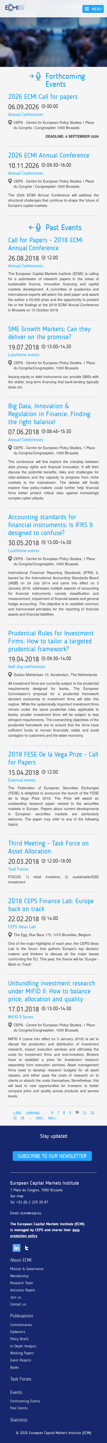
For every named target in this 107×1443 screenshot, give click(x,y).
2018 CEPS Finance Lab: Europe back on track (51, 905)
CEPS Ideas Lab (22, 926)
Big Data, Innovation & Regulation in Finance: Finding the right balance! (49, 414)
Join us (15, 1297)
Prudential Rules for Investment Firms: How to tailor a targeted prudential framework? (51, 641)
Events (16, 1392)
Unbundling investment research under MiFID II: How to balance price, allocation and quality (51, 991)
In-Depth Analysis (23, 1346)
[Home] (15, 7)
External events (22, 780)
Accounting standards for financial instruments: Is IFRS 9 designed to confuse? (50, 525)
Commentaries (21, 1325)
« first (17, 1112)
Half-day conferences (26, 666)
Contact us (18, 1304)
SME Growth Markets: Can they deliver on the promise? (49, 333)
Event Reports (20, 1360)
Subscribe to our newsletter (52, 1156)
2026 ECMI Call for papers (43, 97)
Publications (21, 1316)
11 (84, 1112)
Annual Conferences (25, 114)
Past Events (19, 1408)
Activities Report (22, 1290)
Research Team (21, 1283)
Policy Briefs (19, 1339)
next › (40, 1117)
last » (52, 1117)
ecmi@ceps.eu (30, 1213)
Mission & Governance (27, 1269)
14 (22, 1117)
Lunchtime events (23, 354)
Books (14, 1367)
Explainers (17, 1332)
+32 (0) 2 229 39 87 (32, 1202)
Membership (19, 1276)
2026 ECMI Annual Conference (48, 155)
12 (92, 1112)
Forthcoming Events (25, 1401)
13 (14, 1117)
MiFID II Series (20, 1017)
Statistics (18, 1420)
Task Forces (18, 869)
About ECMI (20, 1260)
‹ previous (32, 1112)
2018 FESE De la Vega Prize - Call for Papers (53, 758)
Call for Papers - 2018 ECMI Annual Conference (45, 244)
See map (16, 1196)
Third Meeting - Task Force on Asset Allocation (48, 847)
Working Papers (22, 1353)
